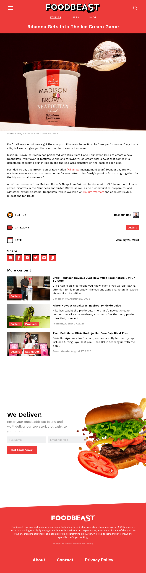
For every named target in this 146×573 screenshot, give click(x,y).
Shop (92, 17)
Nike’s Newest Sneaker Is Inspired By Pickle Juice (87, 305)
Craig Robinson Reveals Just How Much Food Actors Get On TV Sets (94, 279)
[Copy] (52, 257)
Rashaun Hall (122, 215)
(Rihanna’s (73, 169)
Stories (55, 17)
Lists (75, 17)
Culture (132, 227)
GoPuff (87, 192)
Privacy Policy (99, 559)
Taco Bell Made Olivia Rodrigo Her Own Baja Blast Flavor (92, 333)
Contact (65, 559)
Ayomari (58, 323)
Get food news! (22, 450)
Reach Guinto (61, 351)
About (39, 559)
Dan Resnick (60, 298)
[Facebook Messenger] (27, 257)
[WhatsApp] (10, 257)
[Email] (44, 257)
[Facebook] (18, 257)
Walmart (98, 192)
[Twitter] (35, 257)
